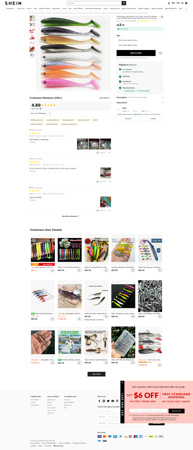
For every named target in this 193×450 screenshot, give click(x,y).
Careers (33, 402)
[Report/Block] (109, 152)
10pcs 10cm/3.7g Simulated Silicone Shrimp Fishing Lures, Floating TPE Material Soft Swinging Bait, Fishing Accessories (96, 360)
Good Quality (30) (68, 120)
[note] (43, 264)
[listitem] (43, 255)
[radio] (128, 40)
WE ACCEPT (102, 432)
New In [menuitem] (29, 8)
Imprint (40, 446)
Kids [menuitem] (70, 8)
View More (96, 374)
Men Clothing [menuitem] (78, 8)
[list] (115, 401)
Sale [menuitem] (35, 8)
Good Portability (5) (53, 120)
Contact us (67, 400)
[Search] (124, 3)
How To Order (51, 408)
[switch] (49, 113)
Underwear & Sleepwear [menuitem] (93, 8)
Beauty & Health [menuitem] (157, 8)
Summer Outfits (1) (52, 124)
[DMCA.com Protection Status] (105, 441)
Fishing (48, 13)
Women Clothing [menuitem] (44, 8)
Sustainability (35, 405)
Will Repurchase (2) (37, 120)
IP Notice (33, 446)
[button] (182, 3)
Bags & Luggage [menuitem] (143, 8)
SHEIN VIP (50, 413)
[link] (173, 3)
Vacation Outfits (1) (37, 124)
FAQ (65, 408)
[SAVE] (160, 53)
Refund (49, 405)
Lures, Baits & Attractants (60, 13)
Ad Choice (48, 446)
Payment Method (69, 402)
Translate (32, 142)
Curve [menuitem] (64, 8)
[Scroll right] (186, 8)
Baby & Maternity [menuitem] (171, 8)
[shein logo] (13, 3)
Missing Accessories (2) (69, 124)
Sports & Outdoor (40, 13)
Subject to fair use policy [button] (130, 83)
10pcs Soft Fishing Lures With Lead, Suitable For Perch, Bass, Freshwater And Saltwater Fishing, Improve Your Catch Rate (150, 313)
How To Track (51, 410)
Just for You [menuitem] (21, 8)
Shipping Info (51, 400)
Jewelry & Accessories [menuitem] (129, 8)
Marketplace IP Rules (79, 443)
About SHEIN (35, 400)
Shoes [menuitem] (106, 8)
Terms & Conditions (64, 443)
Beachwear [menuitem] (56, 8)
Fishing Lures (73, 13)
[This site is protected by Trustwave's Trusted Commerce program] (99, 441)
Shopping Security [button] (129, 88)
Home (31, 13)
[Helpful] (97, 152)
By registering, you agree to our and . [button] (154, 415)
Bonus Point (67, 405)
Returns (49, 402)
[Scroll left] (184, 8)
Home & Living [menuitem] (114, 8)
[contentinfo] (131, 436)
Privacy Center (35, 443)
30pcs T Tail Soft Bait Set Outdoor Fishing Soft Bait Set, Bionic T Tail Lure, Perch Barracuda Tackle (96, 267)
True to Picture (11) (83, 120)
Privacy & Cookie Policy (49, 443)
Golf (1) (95, 120)
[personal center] (169, 3)
